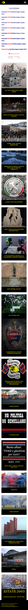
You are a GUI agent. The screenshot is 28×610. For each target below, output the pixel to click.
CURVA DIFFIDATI (14, 406)
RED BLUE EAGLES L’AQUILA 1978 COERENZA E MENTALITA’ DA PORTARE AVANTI (14, 383)
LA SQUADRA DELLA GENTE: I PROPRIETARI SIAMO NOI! (14, 352)
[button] (25, 2)
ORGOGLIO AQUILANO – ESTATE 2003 (14, 597)
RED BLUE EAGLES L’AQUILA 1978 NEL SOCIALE (14, 115)
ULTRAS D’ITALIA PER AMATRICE (14, 202)
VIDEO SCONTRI (14, 511)
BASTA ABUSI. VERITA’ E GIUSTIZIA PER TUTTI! (14, 466)
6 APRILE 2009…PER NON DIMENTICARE (14, 144)
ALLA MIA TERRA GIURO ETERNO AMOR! (14, 91)
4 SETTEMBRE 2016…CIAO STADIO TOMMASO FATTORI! (14, 542)
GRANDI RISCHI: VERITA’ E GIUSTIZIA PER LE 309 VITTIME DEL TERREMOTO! (14, 168)
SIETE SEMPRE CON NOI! (14, 289)
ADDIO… (14, 569)
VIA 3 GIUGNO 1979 (14, 315)
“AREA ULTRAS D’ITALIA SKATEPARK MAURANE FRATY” (14, 230)
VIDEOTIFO (14, 489)
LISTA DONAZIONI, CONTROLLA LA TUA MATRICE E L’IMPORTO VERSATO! (14, 256)
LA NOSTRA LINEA (14, 435)
